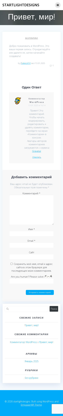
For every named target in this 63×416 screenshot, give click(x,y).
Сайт (31, 252)
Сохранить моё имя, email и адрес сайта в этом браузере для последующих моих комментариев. (32, 267)
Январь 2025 (31, 361)
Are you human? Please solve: (28, 276)
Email (31, 240)
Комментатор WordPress (23, 342)
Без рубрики (31, 38)
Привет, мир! (31, 325)
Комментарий (31, 193)
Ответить (36, 157)
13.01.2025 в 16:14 (36, 105)
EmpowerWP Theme (31, 404)
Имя (31, 229)
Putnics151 (26, 63)
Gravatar (36, 151)
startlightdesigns (20, 5)
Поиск (54, 308)
